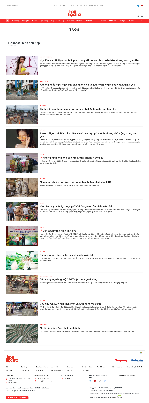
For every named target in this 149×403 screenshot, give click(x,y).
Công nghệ (43, 324)
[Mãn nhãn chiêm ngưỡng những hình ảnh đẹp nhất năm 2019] (22, 187)
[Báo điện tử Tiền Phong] (121, 361)
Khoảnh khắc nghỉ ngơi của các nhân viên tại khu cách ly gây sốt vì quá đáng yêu (87, 84)
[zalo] (106, 381)
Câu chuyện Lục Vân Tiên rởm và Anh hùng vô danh (70, 303)
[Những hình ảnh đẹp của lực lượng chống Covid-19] (22, 163)
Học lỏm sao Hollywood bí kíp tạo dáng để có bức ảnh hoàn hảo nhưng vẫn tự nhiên (89, 60)
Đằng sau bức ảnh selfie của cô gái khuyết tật (66, 255)
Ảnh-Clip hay (101, 21)
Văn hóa (43, 178)
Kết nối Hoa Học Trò (57, 370)
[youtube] (142, 5)
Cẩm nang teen (117, 367)
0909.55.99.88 (41, 378)
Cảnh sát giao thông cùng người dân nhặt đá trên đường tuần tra (78, 109)
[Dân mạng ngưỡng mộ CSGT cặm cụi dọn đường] (22, 284)
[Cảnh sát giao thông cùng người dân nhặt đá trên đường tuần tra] (22, 114)
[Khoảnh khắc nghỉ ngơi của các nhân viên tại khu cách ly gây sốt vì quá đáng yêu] (22, 90)
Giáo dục (43, 227)
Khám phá (25, 21)
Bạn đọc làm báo (18, 397)
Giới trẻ (42, 251)
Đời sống (15, 21)
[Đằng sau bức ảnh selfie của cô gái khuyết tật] (22, 260)
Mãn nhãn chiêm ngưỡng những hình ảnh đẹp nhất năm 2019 (75, 182)
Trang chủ (7, 20)
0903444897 (68, 378)
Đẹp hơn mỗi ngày (57, 21)
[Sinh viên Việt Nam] (137, 361)
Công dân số (25, 370)
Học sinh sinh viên (46, 276)
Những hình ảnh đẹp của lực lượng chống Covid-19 (73, 157)
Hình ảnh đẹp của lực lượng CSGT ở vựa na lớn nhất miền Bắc (76, 206)
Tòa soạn (9, 375)
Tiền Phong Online (60, 5)
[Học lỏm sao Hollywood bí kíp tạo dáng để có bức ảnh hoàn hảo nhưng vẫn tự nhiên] (22, 65)
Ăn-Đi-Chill (89, 21)
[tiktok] (101, 381)
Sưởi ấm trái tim (87, 367)
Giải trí (34, 21)
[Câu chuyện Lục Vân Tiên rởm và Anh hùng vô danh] (22, 309)
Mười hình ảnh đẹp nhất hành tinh (60, 328)
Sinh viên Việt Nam (96, 5)
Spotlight (122, 21)
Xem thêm (141, 20)
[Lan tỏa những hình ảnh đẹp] (22, 236)
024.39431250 (12, 383)
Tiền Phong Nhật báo (78, 5)
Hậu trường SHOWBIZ (75, 21)
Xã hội (42, 203)
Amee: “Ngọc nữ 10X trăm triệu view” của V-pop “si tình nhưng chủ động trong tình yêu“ (88, 135)
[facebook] (138, 5)
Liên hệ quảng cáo (41, 375)
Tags (74, 29)
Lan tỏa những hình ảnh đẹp (59, 230)
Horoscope (132, 21)
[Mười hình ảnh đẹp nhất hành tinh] (22, 333)
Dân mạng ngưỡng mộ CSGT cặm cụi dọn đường (68, 279)
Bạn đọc (43, 105)
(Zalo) (48, 378)
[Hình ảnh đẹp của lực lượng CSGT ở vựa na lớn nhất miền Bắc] (22, 211)
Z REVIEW (112, 21)
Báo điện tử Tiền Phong (74, 13)
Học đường (44, 21)
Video (42, 154)
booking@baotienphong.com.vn (47, 381)
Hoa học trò (12, 359)
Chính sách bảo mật (127, 375)
